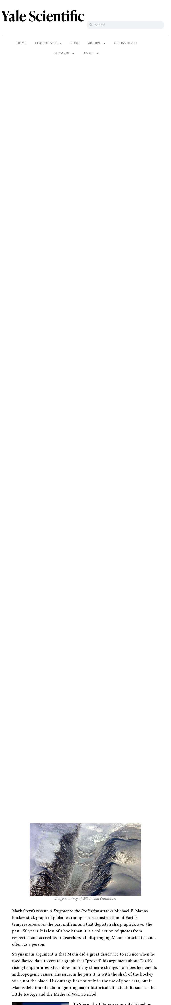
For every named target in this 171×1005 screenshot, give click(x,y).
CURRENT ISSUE (46, 43)
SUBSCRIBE (62, 53)
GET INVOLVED (125, 43)
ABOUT (88, 53)
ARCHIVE (94, 43)
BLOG (75, 43)
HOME (21, 43)
